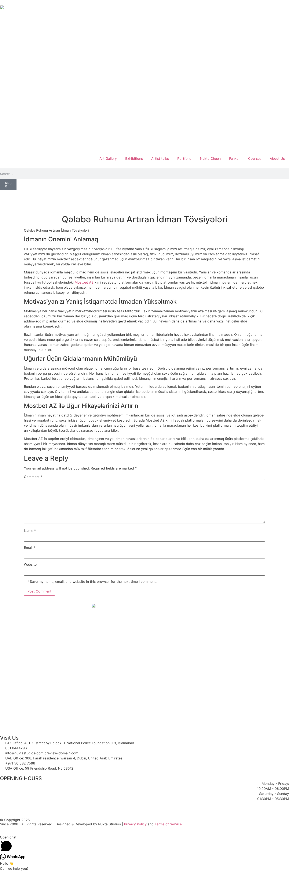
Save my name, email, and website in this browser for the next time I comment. (93, 581)
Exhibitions (134, 158)
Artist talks (160, 158)
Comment (33, 476)
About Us (277, 158)
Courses (254, 158)
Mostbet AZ (84, 282)
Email (29, 547)
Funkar (234, 158)
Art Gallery (108, 158)
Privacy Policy (135, 824)
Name (30, 530)
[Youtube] (63, 195)
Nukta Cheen (210, 158)
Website (30, 564)
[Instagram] (121, 195)
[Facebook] (5, 195)
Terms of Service (168, 824)
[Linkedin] (178, 195)
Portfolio (184, 158)
